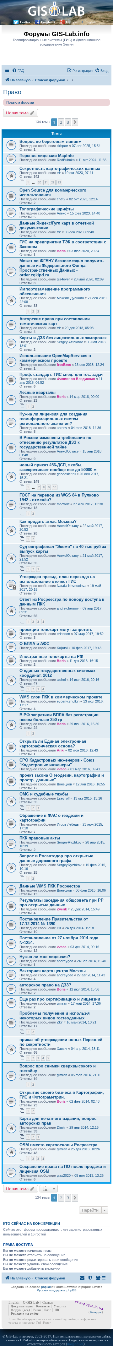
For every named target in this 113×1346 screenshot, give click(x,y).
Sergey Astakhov (70, 342)
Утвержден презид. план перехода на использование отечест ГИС (57, 579)
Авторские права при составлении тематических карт (54, 321)
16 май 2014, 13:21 (81, 1022)
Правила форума (20, 102)
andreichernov (68, 608)
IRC (57, 1310)
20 (39, 182)
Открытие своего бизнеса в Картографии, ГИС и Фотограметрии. (61, 1094)
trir (59, 173)
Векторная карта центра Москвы (52, 971)
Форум (16, 1310)
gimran (62, 1003)
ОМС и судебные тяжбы (43, 794)
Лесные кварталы (37, 392)
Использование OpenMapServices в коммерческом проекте (55, 358)
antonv (62, 428)
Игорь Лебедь (68, 824)
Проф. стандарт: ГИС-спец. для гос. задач (61, 374)
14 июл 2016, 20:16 (84, 679)
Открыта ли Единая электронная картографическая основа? (52, 743)
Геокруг (96, 1312)
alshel (61, 679)
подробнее (75, 1344)
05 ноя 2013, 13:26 (89, 1175)
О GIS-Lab (31, 1302)
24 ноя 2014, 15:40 (91, 961)
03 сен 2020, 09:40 (79, 232)
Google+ (72, 22)
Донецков (64, 784)
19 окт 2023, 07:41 (79, 173)
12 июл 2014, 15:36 (84, 989)
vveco (62, 769)
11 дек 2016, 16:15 (83, 661)
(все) (26, 1310)
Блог (47, 1310)
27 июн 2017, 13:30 (88, 504)
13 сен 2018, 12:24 (89, 364)
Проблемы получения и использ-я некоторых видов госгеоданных (54, 1015)
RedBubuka (66, 160)
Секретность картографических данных (59, 168)
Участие (60, 1306)
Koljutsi (62, 648)
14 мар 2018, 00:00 (84, 397)
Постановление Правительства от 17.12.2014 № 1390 (53, 921)
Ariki (60, 750)
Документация (22, 1306)
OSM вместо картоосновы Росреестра (58, 1144)
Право (12, 92)
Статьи (47, 1302)
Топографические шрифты (46, 209)
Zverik (62, 909)
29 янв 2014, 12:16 (84, 1127)
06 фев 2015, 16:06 (91, 890)
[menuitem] (18, 70)
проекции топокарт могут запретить (55, 629)
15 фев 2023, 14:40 (85, 213)
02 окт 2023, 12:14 (83, 199)
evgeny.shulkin (68, 701)
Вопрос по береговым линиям (50, 141)
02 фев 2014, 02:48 (84, 1101)
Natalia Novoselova (71, 586)
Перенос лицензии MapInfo (46, 155)
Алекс (61, 213)
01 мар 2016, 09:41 (85, 769)
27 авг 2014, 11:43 (91, 975)
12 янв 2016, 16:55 (90, 784)
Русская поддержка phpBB (57, 1290)
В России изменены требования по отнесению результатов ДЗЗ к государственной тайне (55, 442)
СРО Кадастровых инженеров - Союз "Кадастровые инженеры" (56, 762)
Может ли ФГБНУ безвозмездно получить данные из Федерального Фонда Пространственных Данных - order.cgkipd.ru (61, 267)
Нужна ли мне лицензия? (44, 956)
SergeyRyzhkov (69, 842)
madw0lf (63, 504)
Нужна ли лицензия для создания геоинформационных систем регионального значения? (53, 419)
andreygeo (65, 961)
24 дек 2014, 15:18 (79, 928)
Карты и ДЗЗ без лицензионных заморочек (63, 337)
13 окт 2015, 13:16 (87, 798)
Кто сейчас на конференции (31, 1223)
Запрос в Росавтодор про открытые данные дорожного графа (56, 858)
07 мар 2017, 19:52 (89, 634)
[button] (75, 122)
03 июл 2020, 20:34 (84, 251)
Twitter (24, 22)
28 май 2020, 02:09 (89, 279)
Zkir (60, 1022)
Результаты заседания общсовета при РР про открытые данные (61, 902)
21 (46, 182)
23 (59, 182)
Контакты (43, 1306)
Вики (37, 1310)
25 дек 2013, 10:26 (85, 1149)
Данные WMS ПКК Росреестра (49, 886)
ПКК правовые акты (39, 838)
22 (52, 182)
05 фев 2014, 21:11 (86, 1075)
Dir (59, 928)
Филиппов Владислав (76, 379)
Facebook (48, 22)
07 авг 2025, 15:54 (86, 146)
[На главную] (56, 8)
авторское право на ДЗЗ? (45, 985)
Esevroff (63, 798)
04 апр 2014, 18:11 (85, 1048)
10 (54, 487)
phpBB (46, 1287)
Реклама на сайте (25, 1314)
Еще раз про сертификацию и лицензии (59, 999)
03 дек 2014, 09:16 (84, 947)
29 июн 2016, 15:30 (84, 724)
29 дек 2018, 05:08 (79, 328)
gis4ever (63, 279)
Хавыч (62, 1048)
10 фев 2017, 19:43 (86, 648)
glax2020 (64, 1175)
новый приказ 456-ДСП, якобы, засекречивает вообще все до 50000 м (58, 467)
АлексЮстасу (68, 451)
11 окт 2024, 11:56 (92, 160)
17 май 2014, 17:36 (86, 1003)
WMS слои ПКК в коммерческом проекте (60, 697)
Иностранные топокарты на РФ (51, 656)
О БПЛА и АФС (34, 643)
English (90, 22)
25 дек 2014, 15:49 (85, 909)
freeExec (64, 364)
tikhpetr (62, 146)
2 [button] (61, 122)
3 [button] (68, 122)
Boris (61, 251)
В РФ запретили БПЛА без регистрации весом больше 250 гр (59, 717)
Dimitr (61, 1127)
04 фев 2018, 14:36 (86, 428)
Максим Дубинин (70, 298)
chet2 (61, 199)
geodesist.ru (66, 474)
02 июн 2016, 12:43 (83, 750)
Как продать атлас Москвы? (48, 521)
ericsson (63, 634)
